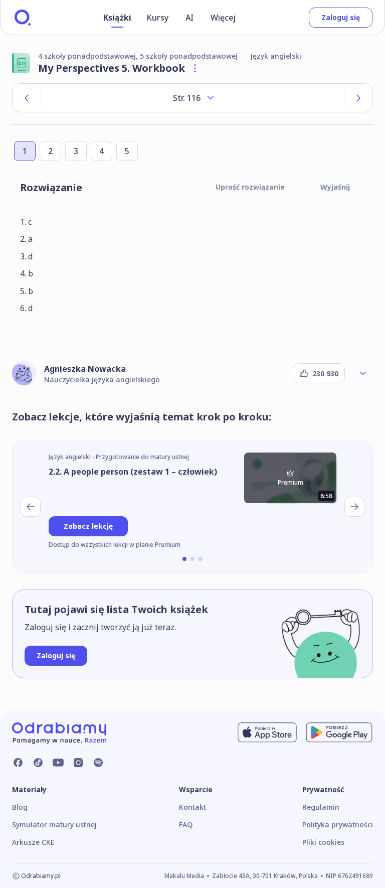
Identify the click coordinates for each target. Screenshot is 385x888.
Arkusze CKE (33, 842)
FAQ (185, 824)
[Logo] (23, 18)
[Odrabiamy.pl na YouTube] (58, 763)
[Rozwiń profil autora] (363, 373)
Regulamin (320, 807)
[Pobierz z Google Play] (339, 732)
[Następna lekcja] (354, 507)
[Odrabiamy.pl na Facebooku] (18, 763)
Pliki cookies (323, 842)
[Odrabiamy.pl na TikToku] (38, 763)
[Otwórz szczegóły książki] (195, 68)
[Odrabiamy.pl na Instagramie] (78, 763)
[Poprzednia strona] (27, 98)
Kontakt (192, 807)
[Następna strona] (358, 98)
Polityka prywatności (337, 824)
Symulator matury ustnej (54, 824)
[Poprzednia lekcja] (31, 507)
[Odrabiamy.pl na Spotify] (98, 763)
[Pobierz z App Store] (267, 732)
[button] (184, 559)
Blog (20, 807)
